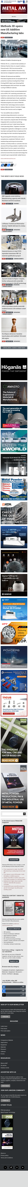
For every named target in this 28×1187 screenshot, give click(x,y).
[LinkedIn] (2, 165)
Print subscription (5, 1031)
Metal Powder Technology (8, 1112)
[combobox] (14, 814)
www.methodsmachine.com (8, 158)
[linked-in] (22, 1167)
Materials (5, 972)
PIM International (5, 1110)
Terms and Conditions (7, 1157)
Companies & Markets (7, 231)
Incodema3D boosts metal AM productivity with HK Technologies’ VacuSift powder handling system (14, 888)
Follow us (5, 1100)
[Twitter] (5, 165)
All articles (3, 1065)
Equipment (16, 203)
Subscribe (5, 1016)
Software (10, 974)
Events (4, 974)
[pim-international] (7, 1123)
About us (3, 1153)
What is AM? (4, 1063)
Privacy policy (4, 1155)
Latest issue (4, 1026)
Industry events (5, 1067)
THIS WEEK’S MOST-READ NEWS (12, 176)
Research (18, 972)
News (2, 37)
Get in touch (5, 1085)
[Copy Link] (12, 165)
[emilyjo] (8, 165)
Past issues (4, 1028)
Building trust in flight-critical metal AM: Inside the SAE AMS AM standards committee (13, 882)
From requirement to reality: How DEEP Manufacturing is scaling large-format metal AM (14, 871)
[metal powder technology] (7, 1141)
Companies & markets (8, 970)
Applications (17, 229)
